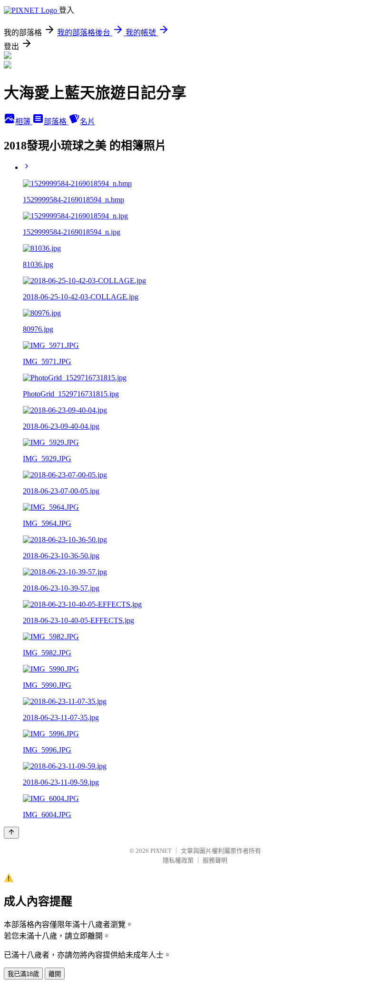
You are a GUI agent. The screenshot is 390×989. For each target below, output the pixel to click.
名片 (87, 122)
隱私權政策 (178, 860)
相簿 (23, 122)
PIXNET (161, 850)
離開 (55, 974)
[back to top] (11, 833)
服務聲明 (215, 860)
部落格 (56, 122)
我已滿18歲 (23, 974)
